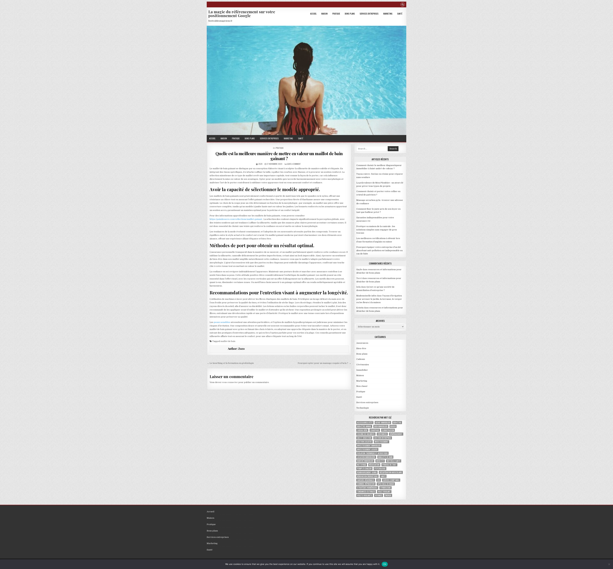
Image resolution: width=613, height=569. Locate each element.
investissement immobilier (369, 445)
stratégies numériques (367, 487)
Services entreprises (369, 13)
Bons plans (350, 13)
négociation (374, 464)
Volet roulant (384, 491)
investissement (381, 441)
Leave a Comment (294, 164)
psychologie (380, 468)
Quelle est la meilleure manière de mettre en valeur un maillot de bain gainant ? (279, 156)
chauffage (374, 430)
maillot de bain (227, 341)
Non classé (361, 386)
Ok (384, 564)
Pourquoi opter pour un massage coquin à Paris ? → (324, 363)
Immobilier (362, 370)
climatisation (388, 430)
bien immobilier (380, 426)
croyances (382, 434)
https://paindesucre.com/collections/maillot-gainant (236, 219)
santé (383, 476)
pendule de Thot (389, 464)
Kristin (359, 307)
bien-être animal (364, 426)
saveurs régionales (365, 480)
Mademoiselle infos (366, 295)
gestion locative (364, 441)
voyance (378, 495)
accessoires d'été (365, 422)
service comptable (391, 480)
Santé (399, 13)
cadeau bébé (362, 430)
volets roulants (364, 495)
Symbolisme (385, 487)
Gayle (359, 269)
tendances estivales (366, 491)
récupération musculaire (391, 472)
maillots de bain (385, 457)
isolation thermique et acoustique (372, 453)
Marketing (387, 13)
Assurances (362, 343)
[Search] (403, 4)
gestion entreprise (382, 437)
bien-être (397, 422)
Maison (324, 13)
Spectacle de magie (386, 483)
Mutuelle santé (393, 460)
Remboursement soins (367, 472)
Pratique (336, 13)
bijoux (393, 426)
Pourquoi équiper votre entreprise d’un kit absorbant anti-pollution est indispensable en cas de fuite (379, 250)
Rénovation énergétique (367, 476)
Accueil (313, 13)
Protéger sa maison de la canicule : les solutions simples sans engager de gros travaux (376, 229)
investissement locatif (367, 449)
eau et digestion (364, 437)
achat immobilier (382, 422)
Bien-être (361, 348)
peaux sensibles (222, 322)
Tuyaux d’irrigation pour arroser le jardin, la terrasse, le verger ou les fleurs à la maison (379, 299)
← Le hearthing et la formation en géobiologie (230, 363)
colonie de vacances (366, 434)
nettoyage (361, 464)
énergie (388, 495)
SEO (378, 480)
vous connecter (230, 382)
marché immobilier (365, 460)
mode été (380, 460)
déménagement (396, 434)
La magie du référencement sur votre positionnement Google (241, 13)
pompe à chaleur (364, 468)
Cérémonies (362, 364)
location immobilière (366, 457)
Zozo (260, 164)
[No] (609, 564)
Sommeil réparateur (366, 483)
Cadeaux (360, 359)
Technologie (362, 408)
